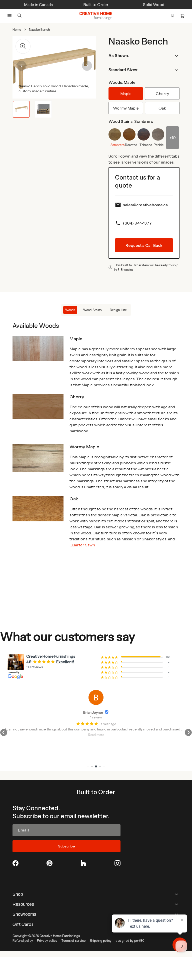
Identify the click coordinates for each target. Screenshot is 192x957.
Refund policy (22, 940)
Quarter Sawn (82, 544)
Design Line (118, 310)
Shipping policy (101, 940)
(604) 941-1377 (137, 223)
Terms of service (73, 940)
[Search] (20, 16)
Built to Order (96, 792)
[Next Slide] (87, 66)
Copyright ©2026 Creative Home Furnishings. (46, 936)
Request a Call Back (144, 245)
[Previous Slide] (21, 66)
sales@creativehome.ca (145, 204)
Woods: (122, 82)
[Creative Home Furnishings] (96, 16)
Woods (70, 310)
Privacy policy (47, 940)
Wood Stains (92, 310)
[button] (10, 16)
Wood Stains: (130, 121)
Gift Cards (23, 924)
